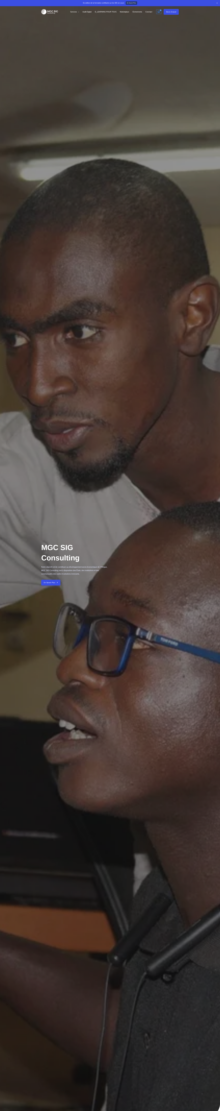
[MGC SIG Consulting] (49, 12)
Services (73, 12)
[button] (171, 12)
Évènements (137, 12)
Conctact (148, 12)
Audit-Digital (86, 12)
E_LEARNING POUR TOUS (106, 12)
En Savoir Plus (131, 3)
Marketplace (124, 12)
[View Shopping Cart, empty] (158, 12)
